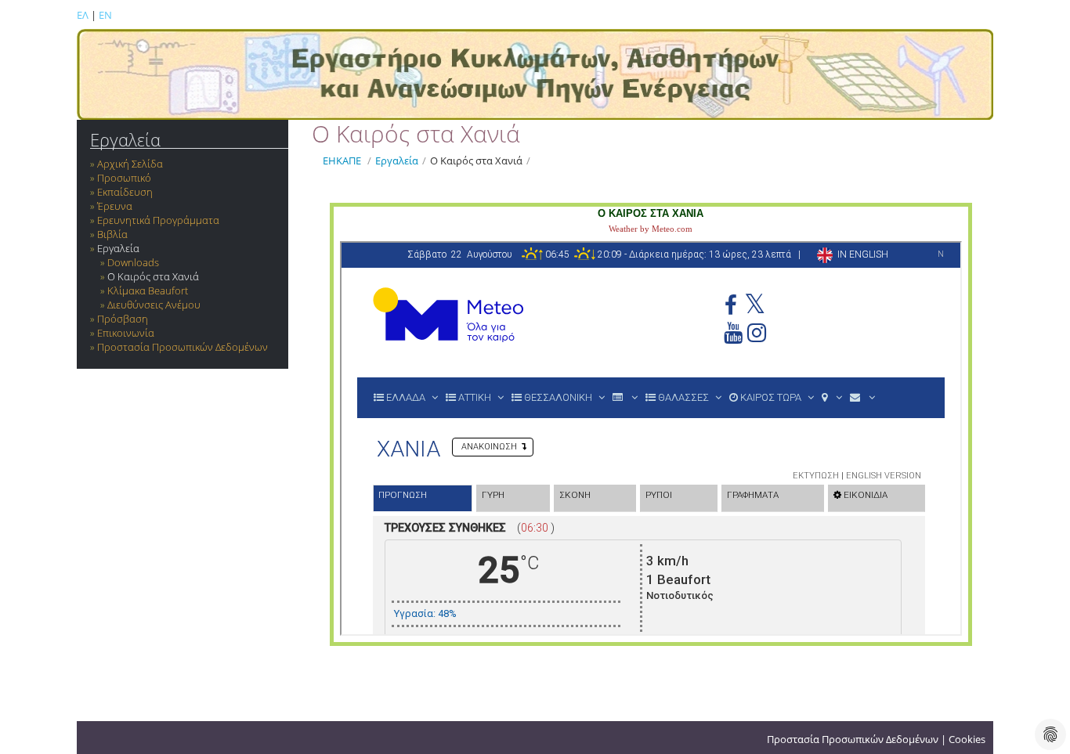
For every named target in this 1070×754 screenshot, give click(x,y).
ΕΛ (83, 15)
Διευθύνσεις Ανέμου (154, 305)
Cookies (967, 739)
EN (105, 15)
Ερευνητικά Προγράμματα (158, 220)
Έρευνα (114, 206)
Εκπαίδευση (125, 192)
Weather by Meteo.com (650, 228)
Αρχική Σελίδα (130, 164)
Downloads (133, 262)
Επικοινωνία (125, 333)
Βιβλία (112, 234)
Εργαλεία (125, 139)
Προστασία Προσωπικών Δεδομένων (182, 347)
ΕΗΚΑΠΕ (342, 160)
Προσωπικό (124, 178)
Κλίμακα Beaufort (147, 290)
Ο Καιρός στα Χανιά (153, 276)
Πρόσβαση (122, 319)
